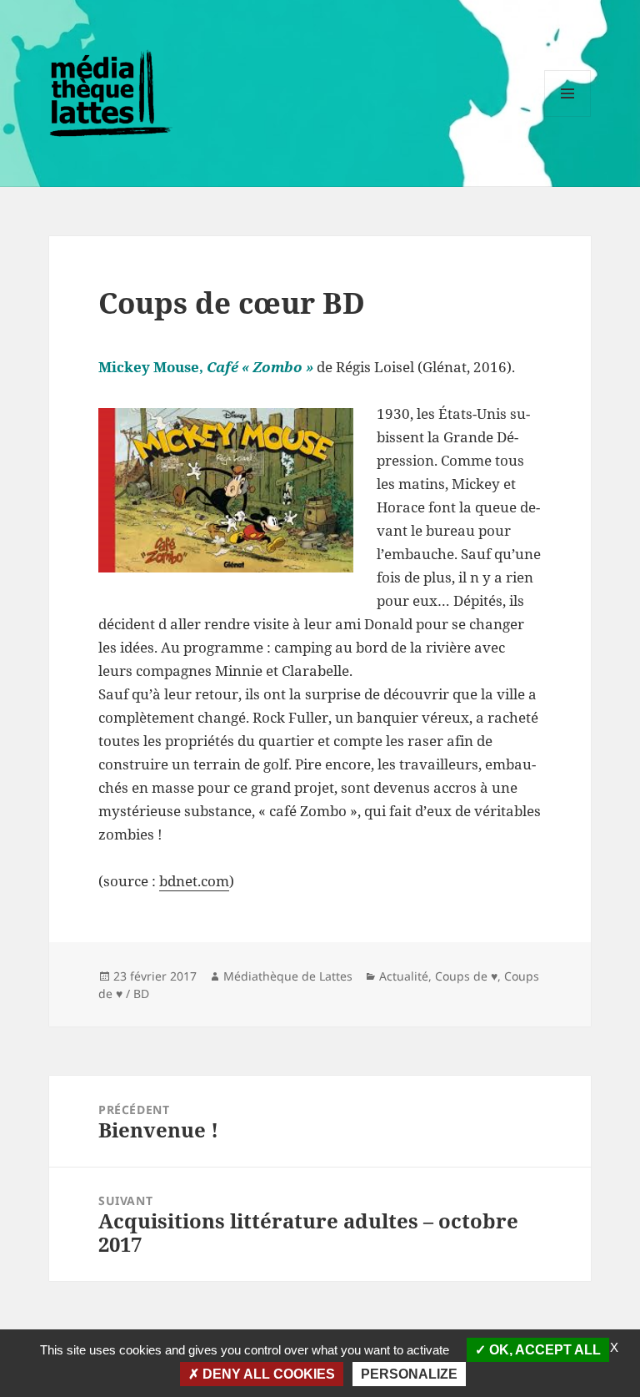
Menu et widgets (568, 116)
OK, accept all (543, 1350)
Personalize (409, 1374)
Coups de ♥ (466, 976)
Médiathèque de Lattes (287, 976)
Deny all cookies (267, 1374)
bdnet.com (194, 880)
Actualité (403, 976)
